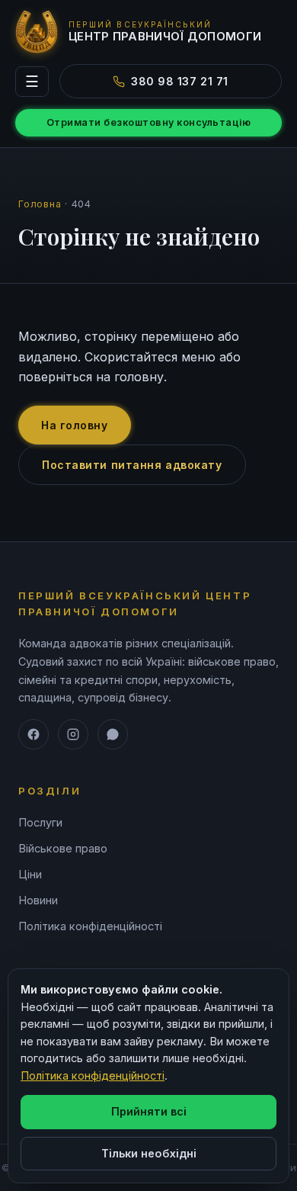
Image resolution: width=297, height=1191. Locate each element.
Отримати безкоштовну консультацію (148, 122)
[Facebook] (33, 734)
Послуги (40, 822)
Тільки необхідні (148, 1153)
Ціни (30, 874)
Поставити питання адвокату (132, 464)
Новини (38, 900)
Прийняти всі (149, 1111)
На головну (74, 425)
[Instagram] (73, 734)
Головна (39, 204)
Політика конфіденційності (90, 926)
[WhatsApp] (112, 734)
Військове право (62, 848)
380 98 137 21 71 (179, 81)
